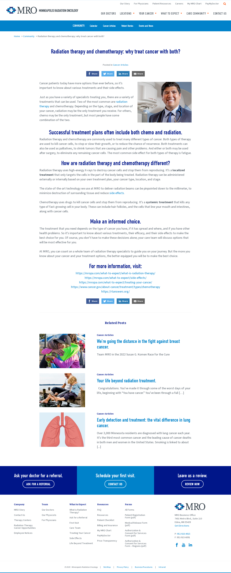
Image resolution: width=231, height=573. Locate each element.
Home (17, 36)
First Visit (74, 523)
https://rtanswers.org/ (115, 291)
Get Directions (182, 525)
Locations (126, 13)
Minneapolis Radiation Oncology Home (42, 10)
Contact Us (219, 13)
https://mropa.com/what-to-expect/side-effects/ (115, 278)
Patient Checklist (105, 520)
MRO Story (19, 510)
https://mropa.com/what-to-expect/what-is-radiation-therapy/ (115, 273)
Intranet (162, 567)
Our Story (125, 3)
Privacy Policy (123, 567)
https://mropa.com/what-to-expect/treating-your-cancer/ (115, 282)
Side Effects (76, 538)
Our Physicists (49, 515)
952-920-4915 (183, 534)
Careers (179, 3)
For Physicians (141, 3)
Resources (102, 515)
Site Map (107, 567)
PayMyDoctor (212, 3)
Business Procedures (143, 567)
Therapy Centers (22, 520)
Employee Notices (23, 533)
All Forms (129, 510)
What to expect (170, 13)
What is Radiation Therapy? (78, 511)
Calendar (93, 26)
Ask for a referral (38, 484)
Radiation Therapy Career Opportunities (25, 527)
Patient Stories (127, 26)
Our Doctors (108, 13)
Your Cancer (146, 13)
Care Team (75, 528)
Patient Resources (162, 3)
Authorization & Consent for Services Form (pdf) (135, 533)
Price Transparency (107, 541)
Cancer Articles (109, 26)
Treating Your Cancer (80, 533)
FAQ (99, 510)
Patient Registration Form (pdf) (135, 516)
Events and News (146, 26)
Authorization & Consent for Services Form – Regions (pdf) (135, 543)
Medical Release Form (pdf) (136, 524)
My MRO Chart (194, 3)
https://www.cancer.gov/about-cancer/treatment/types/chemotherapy (115, 287)
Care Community (196, 13)
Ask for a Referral (78, 517)
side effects (116, 193)
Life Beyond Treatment (81, 543)
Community (78, 26)
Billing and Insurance (107, 525)
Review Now (192, 484)
